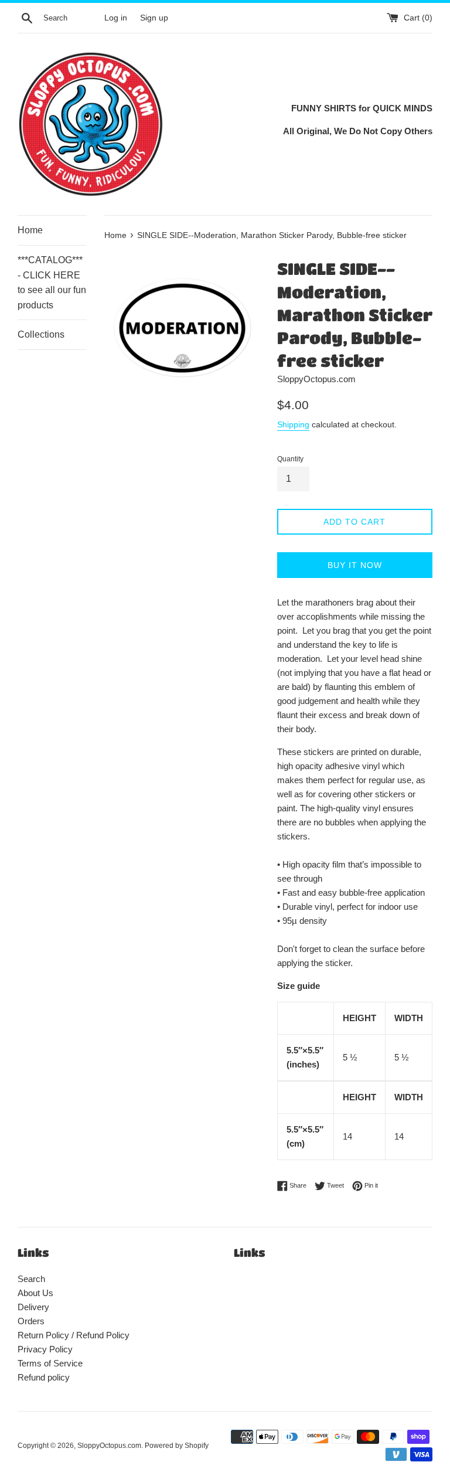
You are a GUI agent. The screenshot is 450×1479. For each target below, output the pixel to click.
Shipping (293, 424)
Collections (41, 334)
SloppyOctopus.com (109, 1445)
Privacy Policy (45, 1349)
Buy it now (355, 565)
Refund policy (44, 1377)
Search (31, 1279)
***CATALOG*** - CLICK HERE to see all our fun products (52, 282)
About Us (35, 1293)
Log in (115, 17)
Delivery (33, 1307)
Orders (31, 1321)
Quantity (290, 459)
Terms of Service (50, 1363)
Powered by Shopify (177, 1445)
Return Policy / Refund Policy (73, 1335)
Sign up (154, 17)
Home (30, 230)
